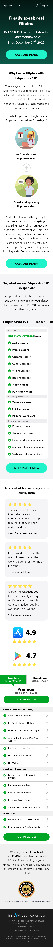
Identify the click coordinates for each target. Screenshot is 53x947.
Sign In (45, 5)
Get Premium (26, 699)
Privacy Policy (19, 931)
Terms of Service (39, 939)
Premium (13, 679)
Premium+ (40, 679)
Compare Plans (26, 55)
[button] (37, 5)
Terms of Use (34, 931)
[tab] (13, 679)
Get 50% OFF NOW (26, 468)
